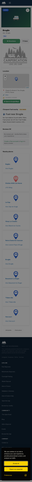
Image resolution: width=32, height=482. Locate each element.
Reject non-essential (16, 469)
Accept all (16, 463)
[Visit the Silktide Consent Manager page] (25, 475)
